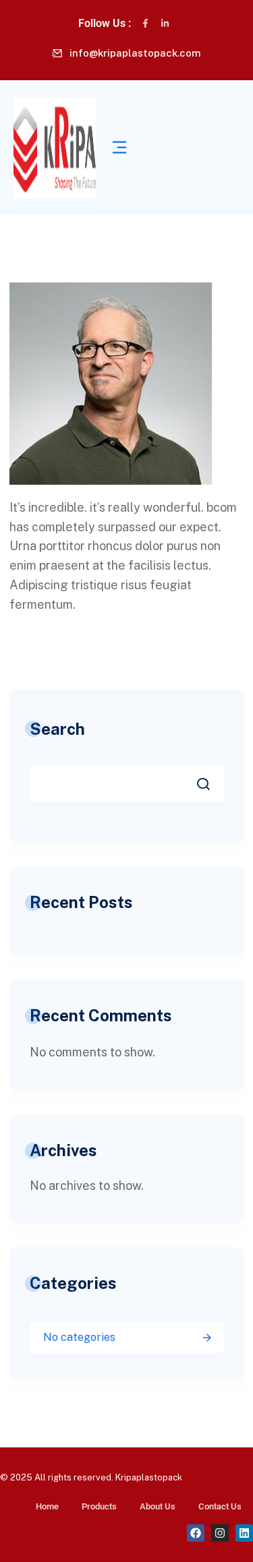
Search (57, 728)
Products (99, 1506)
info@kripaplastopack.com (135, 53)
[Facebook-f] (145, 23)
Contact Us (220, 1506)
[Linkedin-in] (165, 23)
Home (47, 1506)
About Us (157, 1506)
